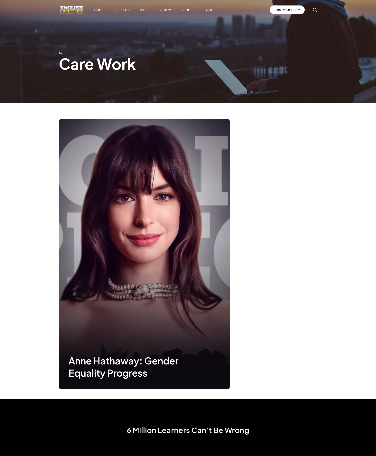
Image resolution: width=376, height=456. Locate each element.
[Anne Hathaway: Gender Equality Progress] (144, 254)
